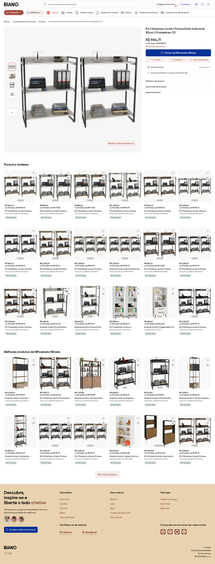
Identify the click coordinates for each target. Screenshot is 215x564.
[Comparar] (34, 178)
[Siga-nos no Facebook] (170, 531)
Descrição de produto (156, 87)
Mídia (62, 513)
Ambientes (34, 12)
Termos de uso (204, 553)
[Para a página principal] (14, 4)
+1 (12, 112)
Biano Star (165, 508)
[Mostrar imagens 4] (12, 94)
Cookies (207, 547)
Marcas (113, 499)
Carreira (63, 504)
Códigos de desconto (166, 4)
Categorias (14, 12)
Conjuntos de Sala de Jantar (177, 13)
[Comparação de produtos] (196, 4)
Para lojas (165, 492)
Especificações (153, 92)
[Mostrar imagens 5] (12, 103)
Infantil (69, 13)
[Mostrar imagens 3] (12, 85)
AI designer (185, 4)
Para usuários (117, 492)
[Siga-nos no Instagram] (163, 531)
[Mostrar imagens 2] (12, 76)
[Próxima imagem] (34, 185)
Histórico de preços (155, 81)
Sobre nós (64, 499)
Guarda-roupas (86, 13)
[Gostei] (34, 173)
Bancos (129, 13)
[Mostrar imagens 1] (12, 67)
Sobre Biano (66, 492)
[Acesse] (208, 4)
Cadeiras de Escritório (148, 13)
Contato (64, 508)
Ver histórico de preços (155, 46)
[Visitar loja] (79, 90)
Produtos (66, 532)
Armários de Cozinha (109, 13)
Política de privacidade (201, 550)
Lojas (112, 504)
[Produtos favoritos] (202, 4)
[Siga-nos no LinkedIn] (184, 531)
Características (67, 517)
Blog (112, 508)
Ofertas (55, 13)
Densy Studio (116, 517)
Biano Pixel (165, 504)
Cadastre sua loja (169, 499)
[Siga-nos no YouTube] (177, 531)
